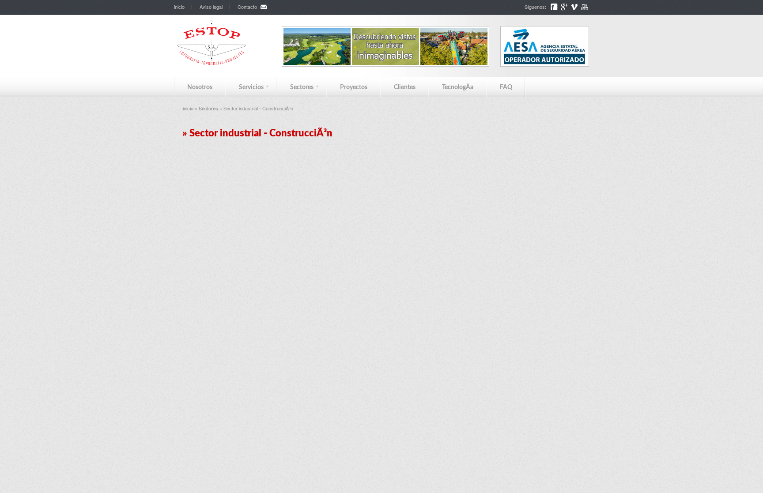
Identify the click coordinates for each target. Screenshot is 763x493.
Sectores (295, 87)
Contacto (247, 6)
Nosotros (199, 87)
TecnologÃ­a (457, 87)
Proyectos (353, 87)
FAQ (506, 87)
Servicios (245, 87)
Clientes (404, 87)
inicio (179, 6)
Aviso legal (211, 6)
